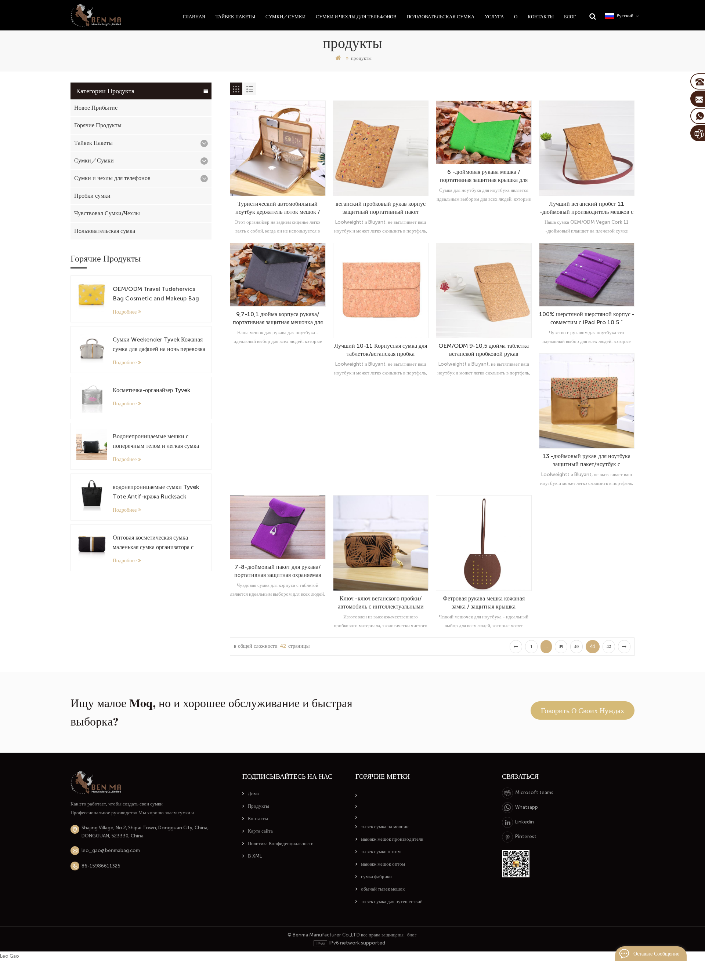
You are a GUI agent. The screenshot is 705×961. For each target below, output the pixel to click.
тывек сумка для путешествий (392, 901)
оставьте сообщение (656, 954)
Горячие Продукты (98, 125)
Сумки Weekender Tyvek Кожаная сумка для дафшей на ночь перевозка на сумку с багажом (159, 345)
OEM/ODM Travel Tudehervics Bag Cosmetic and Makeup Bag (156, 293)
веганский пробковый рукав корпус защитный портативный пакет (381, 207)
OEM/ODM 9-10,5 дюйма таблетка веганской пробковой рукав (483, 349)
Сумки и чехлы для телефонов (356, 16)
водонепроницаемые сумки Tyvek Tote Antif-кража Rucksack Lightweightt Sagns (156, 492)
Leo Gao (9, 956)
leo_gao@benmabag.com (111, 850)
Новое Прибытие (96, 107)
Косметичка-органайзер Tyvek (151, 390)
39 (561, 646)
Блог (570, 16)
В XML (255, 856)
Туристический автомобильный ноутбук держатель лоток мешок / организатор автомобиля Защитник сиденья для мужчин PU (278, 208)
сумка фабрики (376, 876)
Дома (253, 793)
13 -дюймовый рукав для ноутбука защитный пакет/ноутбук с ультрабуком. (586, 460)
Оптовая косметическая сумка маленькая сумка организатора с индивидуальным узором (153, 543)
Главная (194, 16)
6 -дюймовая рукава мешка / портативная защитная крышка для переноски (484, 176)
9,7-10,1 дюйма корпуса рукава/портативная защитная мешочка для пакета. (278, 318)
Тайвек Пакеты (235, 16)
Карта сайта (260, 831)
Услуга (494, 16)
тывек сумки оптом (381, 851)
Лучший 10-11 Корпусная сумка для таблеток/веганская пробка (380, 349)
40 (576, 646)
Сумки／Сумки (285, 16)
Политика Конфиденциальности (281, 843)
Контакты (541, 16)
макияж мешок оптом (383, 864)
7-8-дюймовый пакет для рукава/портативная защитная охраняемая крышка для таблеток (277, 571)
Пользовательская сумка (440, 16)
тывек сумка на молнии (385, 826)
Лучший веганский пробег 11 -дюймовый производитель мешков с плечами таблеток (586, 208)
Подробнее (125, 312)
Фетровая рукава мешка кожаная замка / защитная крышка (484, 602)
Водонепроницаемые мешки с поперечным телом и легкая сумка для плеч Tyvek (156, 442)
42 (609, 646)
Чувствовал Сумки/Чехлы (107, 213)
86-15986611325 (101, 866)
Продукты (258, 806)
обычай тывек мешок (383, 889)
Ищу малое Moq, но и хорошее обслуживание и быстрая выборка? (211, 712)
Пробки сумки (92, 195)
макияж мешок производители (392, 839)
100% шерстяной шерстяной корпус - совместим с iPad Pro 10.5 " (586, 318)
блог (411, 935)
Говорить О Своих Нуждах (582, 710)
